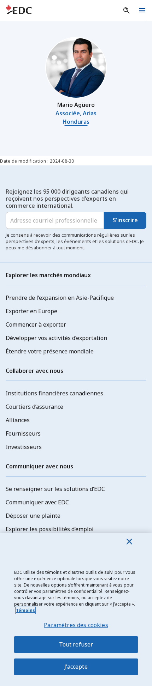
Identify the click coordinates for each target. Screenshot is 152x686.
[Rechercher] (126, 10)
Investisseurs (24, 447)
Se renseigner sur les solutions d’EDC (55, 489)
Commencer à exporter (36, 324)
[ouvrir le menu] (142, 10)
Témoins (25, 610)
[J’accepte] (129, 541)
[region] (76, 609)
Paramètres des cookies (76, 625)
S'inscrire (125, 220)
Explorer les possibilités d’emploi (50, 529)
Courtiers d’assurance (34, 407)
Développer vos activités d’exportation (56, 338)
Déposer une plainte (33, 516)
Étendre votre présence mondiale (50, 351)
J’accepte (75, 666)
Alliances (18, 420)
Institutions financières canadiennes (54, 393)
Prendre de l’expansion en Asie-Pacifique (60, 298)
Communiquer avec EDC (37, 502)
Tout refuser (76, 644)
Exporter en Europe (31, 311)
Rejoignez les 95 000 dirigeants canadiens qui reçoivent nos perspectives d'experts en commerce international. (67, 198)
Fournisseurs (23, 433)
